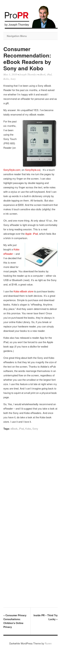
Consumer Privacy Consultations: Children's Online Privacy (14, 621)
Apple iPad (31, 233)
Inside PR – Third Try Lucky (46, 617)
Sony (13, 78)
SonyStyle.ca (32, 169)
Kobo (6, 78)
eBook (42, 74)
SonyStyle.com (11, 169)
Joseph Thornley (28, 74)
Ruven (48, 643)
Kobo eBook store (23, 291)
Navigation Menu (17, 36)
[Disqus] (30, 479)
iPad (49, 74)
